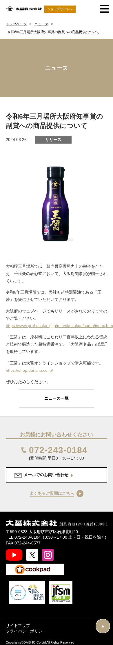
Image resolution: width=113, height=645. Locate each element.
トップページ (16, 24)
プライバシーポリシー (26, 631)
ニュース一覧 (56, 398)
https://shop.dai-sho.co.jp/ (29, 370)
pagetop (103, 626)
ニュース (41, 24)
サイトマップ (18, 625)
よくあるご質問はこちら (52, 493)
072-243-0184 (58, 450)
